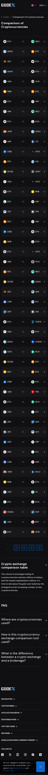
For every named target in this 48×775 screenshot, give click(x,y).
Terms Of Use (19, 768)
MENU (41, 5)
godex (6, 17)
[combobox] (34, 5)
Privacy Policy (8, 771)
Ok (40, 767)
